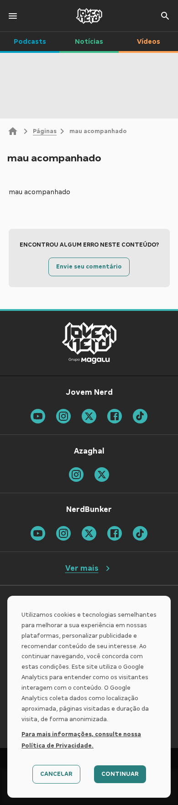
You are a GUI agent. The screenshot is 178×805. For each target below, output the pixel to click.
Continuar (120, 774)
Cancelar (56, 774)
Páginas (45, 131)
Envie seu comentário (89, 266)
